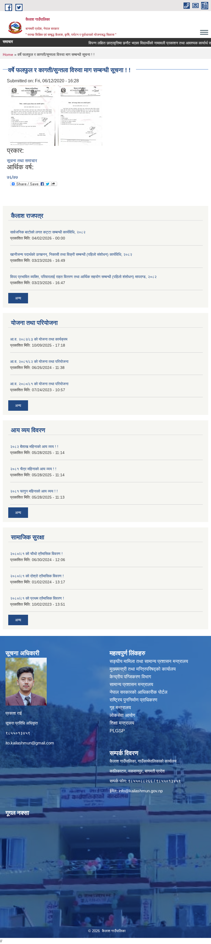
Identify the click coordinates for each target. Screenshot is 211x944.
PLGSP (118, 730)
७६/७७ (12, 177)
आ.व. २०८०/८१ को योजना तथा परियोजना (39, 384)
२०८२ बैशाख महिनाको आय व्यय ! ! (34, 446)
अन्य (18, 298)
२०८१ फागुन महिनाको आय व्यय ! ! (34, 491)
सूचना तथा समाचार (22, 160)
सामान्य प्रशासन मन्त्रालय (132, 684)
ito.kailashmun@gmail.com (29, 743)
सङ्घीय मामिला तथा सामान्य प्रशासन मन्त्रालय (149, 661)
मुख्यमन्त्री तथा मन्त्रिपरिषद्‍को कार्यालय (143, 669)
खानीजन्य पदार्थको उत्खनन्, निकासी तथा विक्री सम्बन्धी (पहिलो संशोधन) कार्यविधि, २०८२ (71, 254)
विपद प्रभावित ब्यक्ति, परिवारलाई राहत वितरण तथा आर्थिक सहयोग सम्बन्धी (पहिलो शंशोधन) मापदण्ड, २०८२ (83, 276)
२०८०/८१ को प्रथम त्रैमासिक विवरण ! (37, 598)
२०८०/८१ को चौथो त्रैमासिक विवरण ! (36, 553)
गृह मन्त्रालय (121, 707)
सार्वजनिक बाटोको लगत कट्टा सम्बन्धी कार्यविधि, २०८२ (47, 232)
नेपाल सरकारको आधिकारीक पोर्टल (139, 692)
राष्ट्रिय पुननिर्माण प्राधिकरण (134, 700)
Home (8, 54)
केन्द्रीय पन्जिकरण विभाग (131, 676)
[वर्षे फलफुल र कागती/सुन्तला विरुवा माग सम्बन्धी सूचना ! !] (31, 115)
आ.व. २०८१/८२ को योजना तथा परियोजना (39, 361)
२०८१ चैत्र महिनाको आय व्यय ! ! (33, 469)
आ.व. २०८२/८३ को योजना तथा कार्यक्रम (38, 339)
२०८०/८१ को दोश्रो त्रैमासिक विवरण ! (37, 576)
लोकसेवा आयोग (123, 715)
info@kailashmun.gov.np (141, 790)
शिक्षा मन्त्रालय (122, 723)
